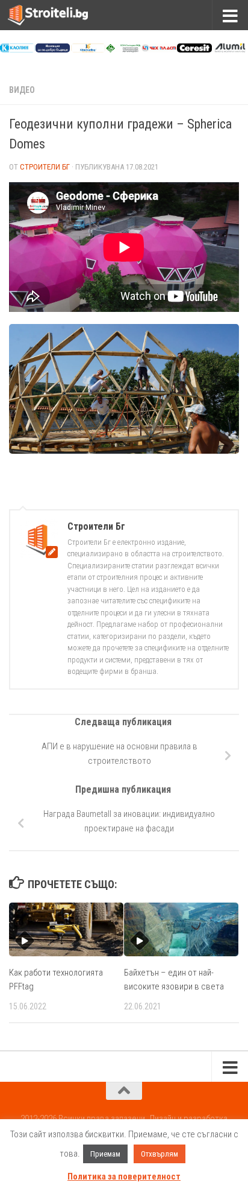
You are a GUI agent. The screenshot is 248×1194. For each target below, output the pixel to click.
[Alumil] (229, 49)
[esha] (123, 49)
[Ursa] (53, 49)
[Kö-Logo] (88, 49)
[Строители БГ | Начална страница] (61, 15)
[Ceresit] (194, 49)
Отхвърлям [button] (159, 1153)
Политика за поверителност (124, 1176)
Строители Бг (45, 166)
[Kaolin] (17, 49)
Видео (22, 90)
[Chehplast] (158, 49)
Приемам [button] (105, 1153)
